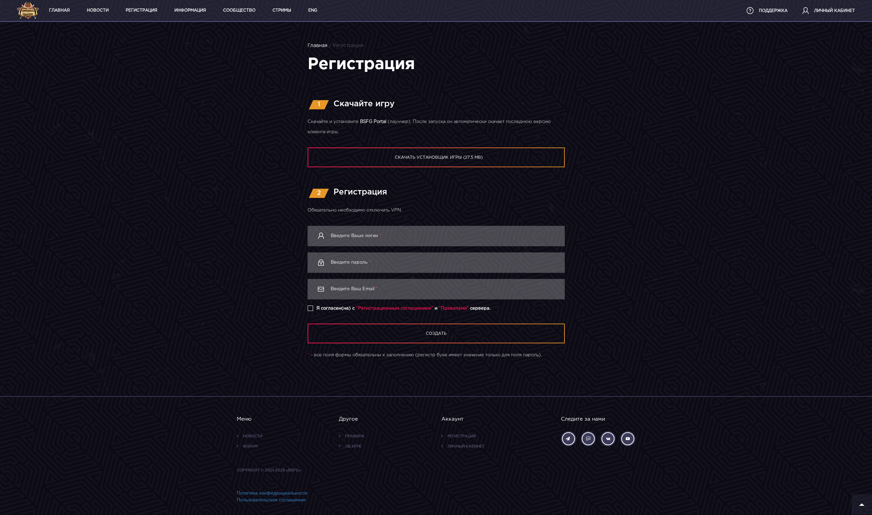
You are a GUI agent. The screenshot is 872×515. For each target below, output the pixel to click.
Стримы (281, 10)
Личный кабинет (466, 447)
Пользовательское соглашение (271, 499)
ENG (312, 10)
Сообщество (239, 10)
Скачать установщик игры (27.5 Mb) (439, 157)
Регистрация (141, 10)
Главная (59, 10)
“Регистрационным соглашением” (394, 308)
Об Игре (353, 447)
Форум (250, 447)
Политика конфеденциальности (272, 492)
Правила (354, 436)
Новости (98, 10)
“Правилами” (454, 308)
